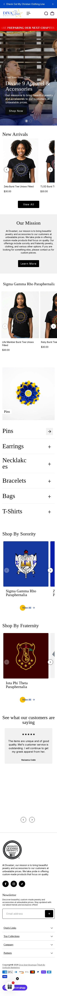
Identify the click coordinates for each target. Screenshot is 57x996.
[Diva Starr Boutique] (12, 13)
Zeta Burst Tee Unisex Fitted (19, 186)
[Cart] (52, 13)
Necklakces (21, 463)
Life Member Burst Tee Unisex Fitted (18, 344)
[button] (9, 986)
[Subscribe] (49, 913)
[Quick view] (35, 141)
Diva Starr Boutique (28, 965)
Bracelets (20, 480)
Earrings (18, 446)
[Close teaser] (17, 978)
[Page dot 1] (26, 121)
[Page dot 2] (30, 121)
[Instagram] (14, 884)
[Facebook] (5, 884)
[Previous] (4, 4)
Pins (14, 431)
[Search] (46, 13)
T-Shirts (18, 511)
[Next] (53, 4)
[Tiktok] (22, 884)
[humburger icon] (28, 13)
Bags (8, 496)
